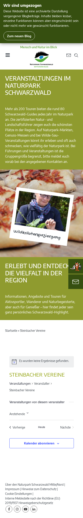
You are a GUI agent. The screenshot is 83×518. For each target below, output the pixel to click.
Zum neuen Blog (19, 36)
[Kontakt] (75, 281)
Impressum (12, 489)
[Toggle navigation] (7, 56)
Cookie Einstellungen (18, 493)
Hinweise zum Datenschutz (38, 489)
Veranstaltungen (20, 383)
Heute (41, 427)
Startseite (11, 330)
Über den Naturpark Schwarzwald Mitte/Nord (34, 484)
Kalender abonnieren (39, 443)
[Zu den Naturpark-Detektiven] (76, 266)
